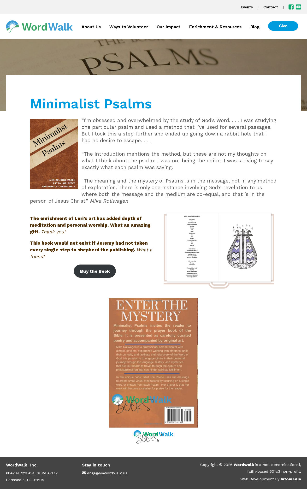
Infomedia (291, 479)
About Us (91, 26)
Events (247, 7)
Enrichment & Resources (215, 26)
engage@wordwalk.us (107, 473)
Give (283, 26)
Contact (270, 7)
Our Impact (168, 26)
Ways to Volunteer (128, 26)
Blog (255, 26)
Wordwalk (244, 464)
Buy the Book (95, 271)
